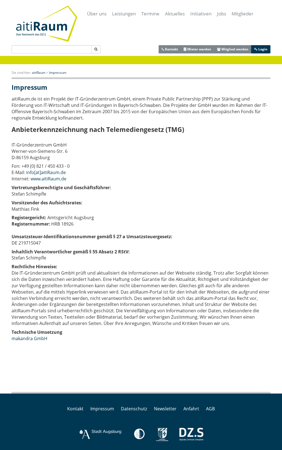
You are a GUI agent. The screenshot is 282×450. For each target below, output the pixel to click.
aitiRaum (38, 72)
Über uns (97, 13)
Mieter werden (198, 49)
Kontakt (171, 49)
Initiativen (201, 13)
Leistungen (124, 13)
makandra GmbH (29, 338)
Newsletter (165, 409)
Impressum (57, 72)
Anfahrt (191, 409)
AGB (210, 409)
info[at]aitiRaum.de (46, 172)
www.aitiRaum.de (48, 179)
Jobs (221, 13)
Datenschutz (134, 409)
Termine (150, 13)
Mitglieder (242, 13)
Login (262, 49)
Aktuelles (175, 13)
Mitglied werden (234, 49)
